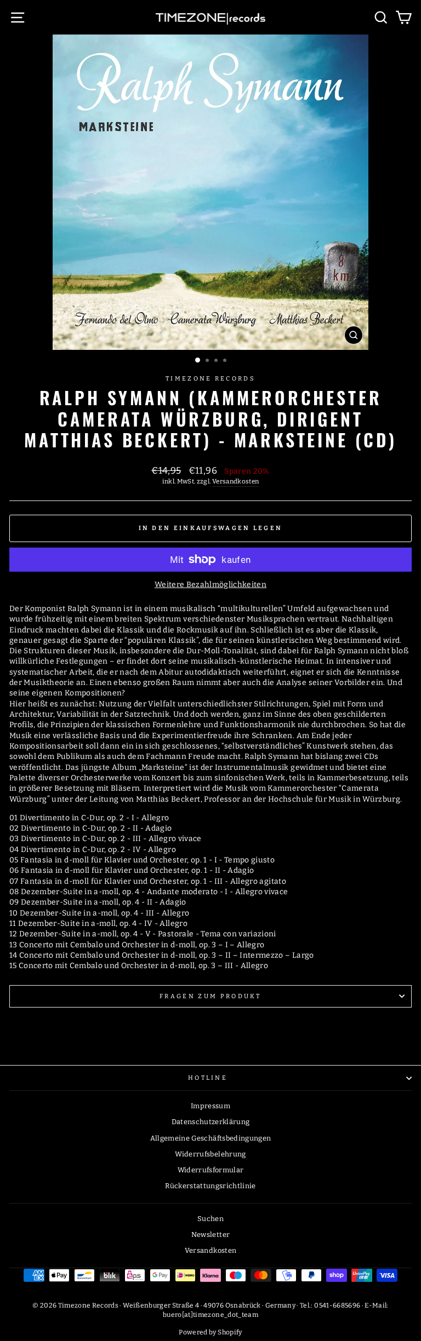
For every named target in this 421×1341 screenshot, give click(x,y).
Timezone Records (210, 378)
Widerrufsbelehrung (210, 1154)
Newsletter (210, 1234)
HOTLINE (207, 1077)
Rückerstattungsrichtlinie (210, 1186)
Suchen (210, 1219)
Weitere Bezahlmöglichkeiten (210, 584)
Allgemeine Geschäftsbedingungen (210, 1138)
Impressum (210, 1106)
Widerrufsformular (211, 1170)
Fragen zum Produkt (210, 996)
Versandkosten (235, 481)
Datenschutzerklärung (211, 1122)
